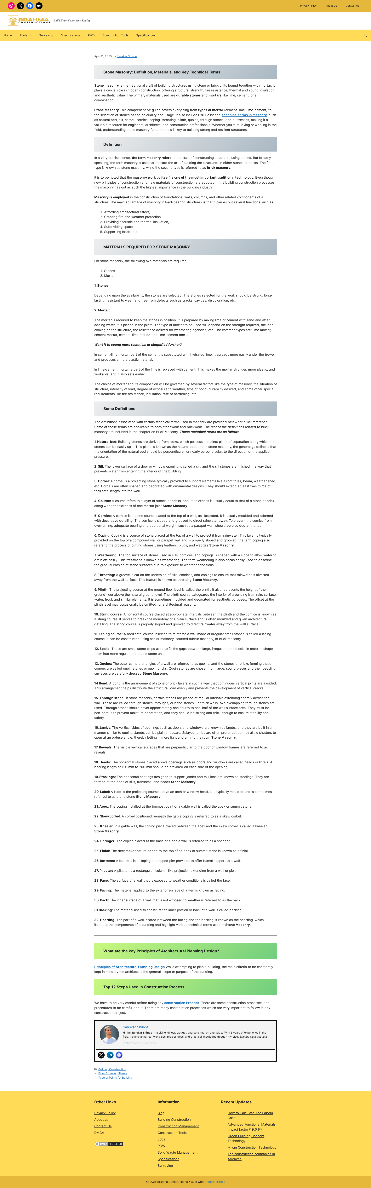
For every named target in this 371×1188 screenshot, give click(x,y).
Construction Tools (115, 35)
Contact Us (352, 5)
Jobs (161, 1139)
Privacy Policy (308, 5)
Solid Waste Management (177, 1152)
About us (101, 1120)
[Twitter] (101, 1055)
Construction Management (178, 1126)
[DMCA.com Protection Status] (108, 1146)
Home (8, 35)
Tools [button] (23, 35)
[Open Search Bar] (365, 35)
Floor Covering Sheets (112, 1073)
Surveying (46, 35)
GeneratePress (214, 1182)
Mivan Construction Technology (252, 1147)
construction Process (181, 1003)
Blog (161, 1113)
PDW (161, 1146)
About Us (331, 5)
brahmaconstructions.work (140, 1043)
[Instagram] (119, 1055)
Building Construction (112, 1069)
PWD (91, 35)
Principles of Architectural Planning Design (129, 967)
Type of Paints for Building (115, 1077)
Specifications (70, 35)
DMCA (99, 1133)
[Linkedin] (110, 1055)
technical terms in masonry (244, 115)
